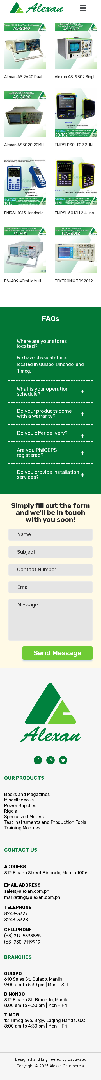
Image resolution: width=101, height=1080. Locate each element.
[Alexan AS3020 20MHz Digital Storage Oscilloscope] (25, 112)
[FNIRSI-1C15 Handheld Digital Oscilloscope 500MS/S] (25, 180)
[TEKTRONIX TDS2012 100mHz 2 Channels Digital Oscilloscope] (76, 248)
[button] (83, 8)
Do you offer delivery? (42, 433)
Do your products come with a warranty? (44, 414)
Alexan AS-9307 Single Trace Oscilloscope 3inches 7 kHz (76, 77)
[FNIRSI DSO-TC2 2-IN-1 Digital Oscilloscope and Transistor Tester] (76, 112)
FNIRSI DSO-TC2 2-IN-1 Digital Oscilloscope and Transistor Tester (76, 145)
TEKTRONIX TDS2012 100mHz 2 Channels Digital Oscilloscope (76, 281)
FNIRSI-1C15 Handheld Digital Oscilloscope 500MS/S (25, 213)
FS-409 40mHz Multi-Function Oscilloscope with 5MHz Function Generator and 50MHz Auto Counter (25, 281)
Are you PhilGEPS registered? (37, 453)
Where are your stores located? (42, 344)
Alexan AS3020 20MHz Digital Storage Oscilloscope (25, 145)
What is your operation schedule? (43, 392)
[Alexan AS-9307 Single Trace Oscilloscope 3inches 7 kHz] (76, 44)
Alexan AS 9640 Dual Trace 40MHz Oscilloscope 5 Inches (25, 77)
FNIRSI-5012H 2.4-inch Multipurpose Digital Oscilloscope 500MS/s (76, 213)
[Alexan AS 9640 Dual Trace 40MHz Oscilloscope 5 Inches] (25, 44)
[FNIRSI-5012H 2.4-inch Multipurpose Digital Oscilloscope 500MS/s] (76, 180)
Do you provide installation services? (48, 475)
